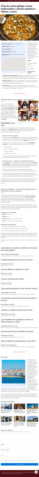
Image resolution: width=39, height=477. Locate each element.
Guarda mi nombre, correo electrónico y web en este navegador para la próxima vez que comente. (18, 460)
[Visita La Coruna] (13, 371)
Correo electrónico (5, 449)
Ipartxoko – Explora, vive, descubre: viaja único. (19, 0)
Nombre (2, 444)
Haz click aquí (14, 51)
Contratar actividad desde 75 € (19, 93)
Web (1, 455)
